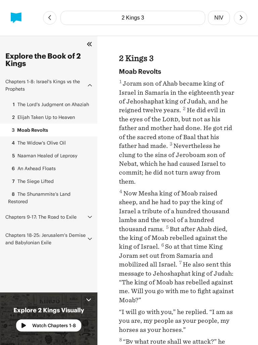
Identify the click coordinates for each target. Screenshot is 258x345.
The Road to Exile (41, 217)
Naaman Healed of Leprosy (44, 155)
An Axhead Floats (34, 168)
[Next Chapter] (240, 18)
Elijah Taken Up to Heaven (43, 117)
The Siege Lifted (33, 181)
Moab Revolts (30, 130)
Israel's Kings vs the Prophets (42, 85)
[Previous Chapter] (49, 18)
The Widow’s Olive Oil (39, 143)
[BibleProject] (16, 17)
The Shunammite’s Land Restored (39, 197)
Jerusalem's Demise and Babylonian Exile (45, 238)
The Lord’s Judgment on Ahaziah (51, 104)
